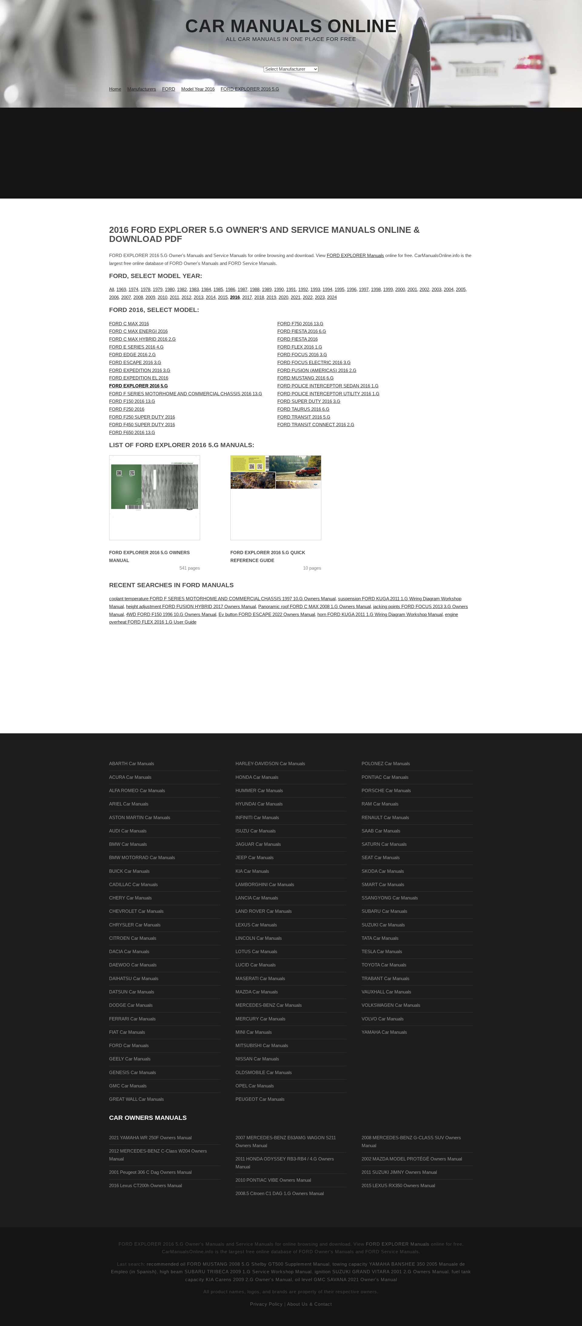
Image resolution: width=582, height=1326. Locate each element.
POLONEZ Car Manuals (386, 763)
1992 (303, 289)
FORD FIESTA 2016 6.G (301, 331)
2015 (223, 297)
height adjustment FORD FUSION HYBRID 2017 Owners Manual (191, 606)
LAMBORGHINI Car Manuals (265, 884)
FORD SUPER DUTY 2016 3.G (308, 401)
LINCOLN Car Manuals (259, 938)
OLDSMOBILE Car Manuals (264, 1072)
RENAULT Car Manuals (385, 817)
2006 (114, 297)
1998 (376, 289)
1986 (230, 289)
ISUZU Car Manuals (256, 831)
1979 (157, 289)
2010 (162, 297)
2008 (138, 297)
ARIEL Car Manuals (129, 804)
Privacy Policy (266, 1304)
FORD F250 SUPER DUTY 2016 (142, 417)
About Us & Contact (309, 1304)
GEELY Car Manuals (130, 1058)
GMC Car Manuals (128, 1085)
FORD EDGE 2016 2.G (132, 354)
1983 (194, 289)
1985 (218, 289)
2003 (436, 289)
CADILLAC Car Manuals (133, 884)
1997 (364, 289)
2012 (186, 297)
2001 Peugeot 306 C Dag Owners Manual (150, 1172)
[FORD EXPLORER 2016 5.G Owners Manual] (162, 497)
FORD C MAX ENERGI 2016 (138, 331)
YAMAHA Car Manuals (384, 1032)
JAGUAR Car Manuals (258, 844)
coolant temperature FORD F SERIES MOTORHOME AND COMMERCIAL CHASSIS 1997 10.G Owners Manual (222, 598)
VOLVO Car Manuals (383, 1018)
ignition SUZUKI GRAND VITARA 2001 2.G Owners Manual (382, 1271)
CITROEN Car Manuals (132, 938)
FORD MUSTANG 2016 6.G (305, 378)
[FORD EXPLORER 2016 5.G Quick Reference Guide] (283, 497)
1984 (206, 289)
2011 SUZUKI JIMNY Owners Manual (399, 1172)
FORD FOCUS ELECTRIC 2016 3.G (314, 362)
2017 (247, 297)
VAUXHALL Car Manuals (386, 991)
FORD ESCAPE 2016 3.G (135, 362)
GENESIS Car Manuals (132, 1072)
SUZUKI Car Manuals (383, 925)
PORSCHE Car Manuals (386, 790)
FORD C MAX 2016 (129, 323)
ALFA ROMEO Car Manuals (137, 790)
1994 (327, 289)
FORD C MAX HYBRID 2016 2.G (142, 339)
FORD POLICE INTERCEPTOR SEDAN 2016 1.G (328, 385)
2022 (308, 297)
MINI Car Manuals (254, 1032)
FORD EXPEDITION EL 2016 (138, 378)
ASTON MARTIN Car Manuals (139, 817)
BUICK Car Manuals (129, 871)
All (111, 289)
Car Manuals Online (291, 26)
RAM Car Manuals (380, 804)
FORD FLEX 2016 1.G (299, 347)
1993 (315, 289)
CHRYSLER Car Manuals (135, 925)
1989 (267, 289)
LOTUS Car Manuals (256, 951)
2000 (400, 289)
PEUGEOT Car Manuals (260, 1099)
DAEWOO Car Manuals (133, 965)
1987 (242, 289)
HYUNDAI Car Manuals (259, 804)
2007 (126, 297)
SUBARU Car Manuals (384, 911)
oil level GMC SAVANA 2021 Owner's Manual (346, 1279)
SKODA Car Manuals (383, 871)
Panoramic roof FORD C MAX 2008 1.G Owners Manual (314, 606)
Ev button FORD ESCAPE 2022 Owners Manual (267, 614)
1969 (121, 289)
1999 (388, 289)
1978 (145, 289)
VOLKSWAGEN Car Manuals (391, 1005)
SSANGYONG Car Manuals (390, 898)
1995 (339, 289)
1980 (170, 289)
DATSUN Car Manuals (131, 991)
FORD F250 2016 (126, 409)
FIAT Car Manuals (127, 1032)
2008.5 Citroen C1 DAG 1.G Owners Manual (280, 1193)
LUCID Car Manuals (256, 965)
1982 (182, 289)
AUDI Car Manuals (128, 831)
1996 (351, 289)
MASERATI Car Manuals (260, 978)
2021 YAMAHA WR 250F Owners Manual (150, 1137)
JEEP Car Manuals (255, 857)
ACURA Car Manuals (130, 777)
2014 (211, 297)
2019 (271, 297)
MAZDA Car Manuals (257, 991)
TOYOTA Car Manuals (384, 965)
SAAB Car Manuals (381, 831)
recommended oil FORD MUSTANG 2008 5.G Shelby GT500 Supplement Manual (238, 1264)
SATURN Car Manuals (384, 844)
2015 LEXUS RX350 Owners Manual (398, 1185)
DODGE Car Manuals (131, 1005)
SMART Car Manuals (383, 884)
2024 (332, 297)
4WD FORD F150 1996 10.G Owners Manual (171, 614)
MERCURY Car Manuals (261, 1018)
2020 (283, 297)
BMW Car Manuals (128, 844)
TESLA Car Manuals (382, 951)
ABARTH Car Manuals (131, 763)
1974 (133, 289)
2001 (412, 289)
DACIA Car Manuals (129, 951)
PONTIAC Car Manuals (385, 777)
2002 (424, 289)
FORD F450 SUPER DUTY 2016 (142, 424)
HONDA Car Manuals (257, 777)
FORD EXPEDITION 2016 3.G (139, 370)
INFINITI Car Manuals (257, 817)
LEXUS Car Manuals (256, 925)
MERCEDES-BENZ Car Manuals (269, 1005)
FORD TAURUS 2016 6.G (303, 409)
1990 (279, 289)
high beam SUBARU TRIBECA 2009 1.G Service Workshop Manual (236, 1271)
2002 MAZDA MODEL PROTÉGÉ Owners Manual (412, 1159)
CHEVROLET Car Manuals (136, 911)
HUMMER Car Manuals (259, 790)
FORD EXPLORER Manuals (355, 255)
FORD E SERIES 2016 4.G (136, 347)
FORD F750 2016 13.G (300, 323)
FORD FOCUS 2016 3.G (302, 354)
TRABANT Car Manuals (386, 978)
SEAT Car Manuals (381, 857)
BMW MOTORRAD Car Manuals (142, 857)
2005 (461, 289)
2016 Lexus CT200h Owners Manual (145, 1185)
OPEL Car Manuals (255, 1085)
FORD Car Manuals (129, 1045)
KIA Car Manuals (252, 871)
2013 (198, 297)
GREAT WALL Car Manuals (136, 1099)
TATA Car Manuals (380, 938)
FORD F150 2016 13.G (132, 401)
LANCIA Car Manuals (257, 898)
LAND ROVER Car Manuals (264, 911)
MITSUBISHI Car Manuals (262, 1045)
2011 (174, 297)
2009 (150, 297)
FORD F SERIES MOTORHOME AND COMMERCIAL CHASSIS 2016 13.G (185, 393)
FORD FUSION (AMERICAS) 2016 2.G (316, 370)
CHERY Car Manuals (130, 898)
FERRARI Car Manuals (132, 1018)
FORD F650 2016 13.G (132, 432)
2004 (448, 289)
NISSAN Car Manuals (257, 1058)
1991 (291, 289)
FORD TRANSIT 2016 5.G (303, 417)
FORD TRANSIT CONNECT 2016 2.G (315, 424)
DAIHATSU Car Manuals (134, 978)
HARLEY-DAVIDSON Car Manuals (270, 763)
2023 (320, 297)
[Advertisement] (291, 153)
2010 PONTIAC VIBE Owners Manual (273, 1180)
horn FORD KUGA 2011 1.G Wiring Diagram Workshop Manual (380, 614)
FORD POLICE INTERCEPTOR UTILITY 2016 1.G (328, 393)
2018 (259, 297)
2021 (295, 297)
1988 (254, 289)
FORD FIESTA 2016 (297, 339)
